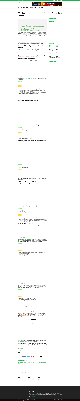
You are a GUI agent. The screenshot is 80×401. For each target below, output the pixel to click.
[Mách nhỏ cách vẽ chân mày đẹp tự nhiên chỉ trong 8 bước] (51, 29)
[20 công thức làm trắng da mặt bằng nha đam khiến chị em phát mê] (42, 365)
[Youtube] (61, 0)
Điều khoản (58, 399)
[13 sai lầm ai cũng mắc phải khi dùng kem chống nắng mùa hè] (22, 375)
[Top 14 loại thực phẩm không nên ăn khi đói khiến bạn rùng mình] (59, 54)
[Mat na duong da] (32, 348)
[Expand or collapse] (45, 20)
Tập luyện (35, 7)
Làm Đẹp (31, 7)
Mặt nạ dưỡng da (20, 353)
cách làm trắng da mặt (40, 352)
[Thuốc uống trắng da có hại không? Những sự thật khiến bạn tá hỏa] (42, 375)
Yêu (39, 7)
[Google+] (54, 0)
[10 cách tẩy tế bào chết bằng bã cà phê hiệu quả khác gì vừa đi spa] (32, 375)
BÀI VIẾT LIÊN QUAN (20, 360)
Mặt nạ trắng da (24, 353)
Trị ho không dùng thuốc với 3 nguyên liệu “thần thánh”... (52, 58)
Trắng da (28, 353)
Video (42, 7)
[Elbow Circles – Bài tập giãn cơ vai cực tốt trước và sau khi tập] (51, 37)
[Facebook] (53, 0)
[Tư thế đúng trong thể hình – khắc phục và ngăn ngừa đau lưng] (51, 25)
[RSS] (59, 0)
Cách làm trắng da (34, 352)
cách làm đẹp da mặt (29, 352)
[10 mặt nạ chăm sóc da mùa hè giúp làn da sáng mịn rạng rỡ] (59, 47)
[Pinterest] (57, 0)
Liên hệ (22, 0)
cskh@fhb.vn (33, 396)
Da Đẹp (19, 377)
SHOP (24, 7)
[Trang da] (32, 350)
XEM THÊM (25, 360)
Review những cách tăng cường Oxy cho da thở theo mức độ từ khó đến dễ (32, 370)
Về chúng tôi (19, 0)
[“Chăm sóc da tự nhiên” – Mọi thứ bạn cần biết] (22, 365)
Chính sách (55, 399)
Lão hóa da (45, 352)
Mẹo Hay (27, 7)
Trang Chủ (20, 7)
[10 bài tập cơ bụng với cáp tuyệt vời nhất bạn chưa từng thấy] (52, 47)
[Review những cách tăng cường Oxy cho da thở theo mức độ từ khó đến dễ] (32, 365)
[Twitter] (60, 0)
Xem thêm (55, 40)
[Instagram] (56, 0)
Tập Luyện (50, 49)
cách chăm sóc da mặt (23, 352)
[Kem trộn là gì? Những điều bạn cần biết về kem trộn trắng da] (51, 33)
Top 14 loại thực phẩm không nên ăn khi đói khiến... (58, 58)
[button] (61, 8)
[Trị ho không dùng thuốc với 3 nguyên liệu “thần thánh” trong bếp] (52, 54)
